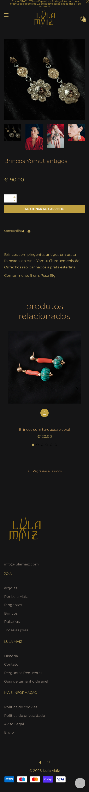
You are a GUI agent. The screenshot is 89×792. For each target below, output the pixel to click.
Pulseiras (12, 622)
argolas (10, 588)
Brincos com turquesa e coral (44, 429)
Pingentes (13, 605)
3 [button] (42, 445)
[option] (44, 389)
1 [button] (33, 445)
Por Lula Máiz (16, 596)
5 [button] (51, 445)
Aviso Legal (14, 724)
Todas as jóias (16, 630)
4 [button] (47, 445)
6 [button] (56, 445)
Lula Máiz (51, 771)
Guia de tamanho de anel (26, 681)
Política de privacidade (24, 715)
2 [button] (37, 445)
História (11, 656)
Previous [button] (12, 389)
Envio (9, 732)
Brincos (11, 613)
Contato (11, 664)
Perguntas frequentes (23, 673)
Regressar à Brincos (47, 471)
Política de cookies (20, 707)
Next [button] (77, 389)
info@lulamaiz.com (21, 564)
